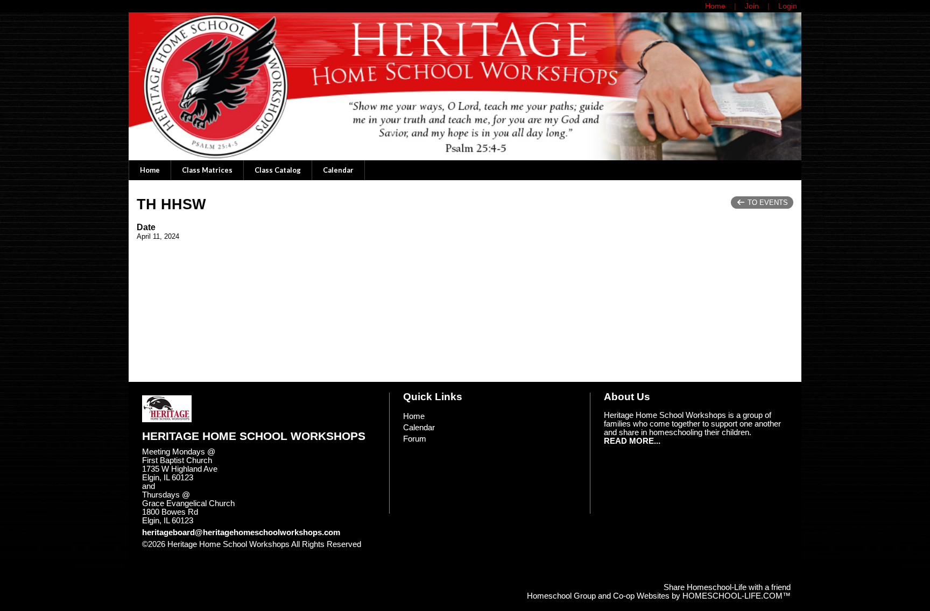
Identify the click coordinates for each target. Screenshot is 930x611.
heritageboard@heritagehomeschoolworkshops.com (241, 532)
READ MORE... (632, 441)
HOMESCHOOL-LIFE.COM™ (736, 596)
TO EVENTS (766, 202)
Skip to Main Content (186, 553)
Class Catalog (278, 170)
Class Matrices (207, 170)
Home (150, 170)
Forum (414, 439)
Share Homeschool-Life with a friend (727, 587)
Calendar (338, 170)
